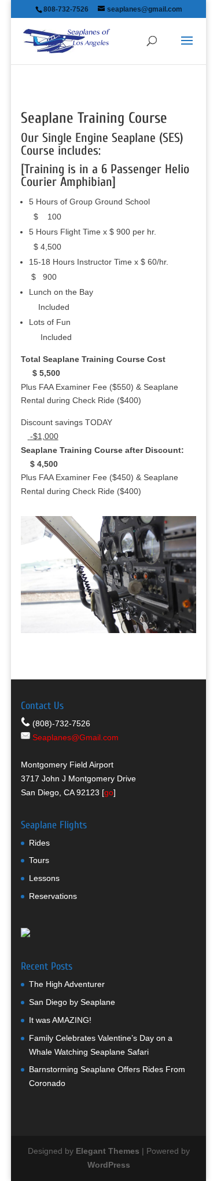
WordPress (108, 1164)
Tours (39, 860)
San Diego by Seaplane (72, 1002)
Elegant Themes (107, 1151)
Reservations (53, 896)
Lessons (44, 878)
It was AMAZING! (60, 1020)
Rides (39, 842)
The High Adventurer (67, 984)
